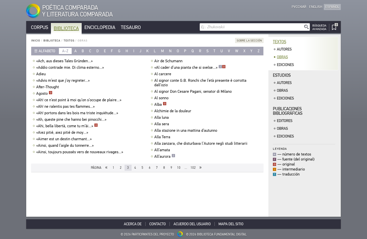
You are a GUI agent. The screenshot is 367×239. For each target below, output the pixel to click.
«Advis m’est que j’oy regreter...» (63, 80)
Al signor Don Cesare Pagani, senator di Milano (193, 91)
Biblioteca (66, 28)
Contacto (157, 224)
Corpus (39, 27)
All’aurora (164, 156)
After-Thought (47, 87)
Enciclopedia (99, 27)
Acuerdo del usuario (192, 224)
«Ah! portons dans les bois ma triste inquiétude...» (77, 113)
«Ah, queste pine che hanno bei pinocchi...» (71, 119)
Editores (284, 120)
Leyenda (280, 148)
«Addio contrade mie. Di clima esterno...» (70, 67)
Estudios (282, 75)
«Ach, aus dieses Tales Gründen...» (64, 61)
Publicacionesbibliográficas (287, 111)
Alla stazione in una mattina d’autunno (185, 130)
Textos (69, 40)
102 (193, 168)
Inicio (35, 40)
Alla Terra (162, 137)
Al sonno (161, 98)
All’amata (162, 150)
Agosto (43, 93)
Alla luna (161, 117)
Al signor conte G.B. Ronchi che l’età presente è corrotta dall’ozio (200, 82)
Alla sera (161, 124)
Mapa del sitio (230, 224)
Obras (282, 57)
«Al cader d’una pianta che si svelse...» (189, 67)
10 (179, 168)
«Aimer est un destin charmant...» (64, 139)
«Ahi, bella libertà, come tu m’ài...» (66, 126)
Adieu (41, 74)
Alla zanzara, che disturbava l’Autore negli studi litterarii (200, 143)
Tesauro (131, 27)
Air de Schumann (168, 61)
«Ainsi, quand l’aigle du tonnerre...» (65, 145)
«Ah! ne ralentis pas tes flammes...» (65, 106)
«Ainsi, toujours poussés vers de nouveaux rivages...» (79, 152)
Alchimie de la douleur (172, 111)
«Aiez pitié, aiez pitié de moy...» (62, 132)
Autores (284, 49)
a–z (65, 51)
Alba (160, 104)
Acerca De (133, 224)
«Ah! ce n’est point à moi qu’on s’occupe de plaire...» (78, 100)
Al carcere (162, 74)
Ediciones (285, 64)
